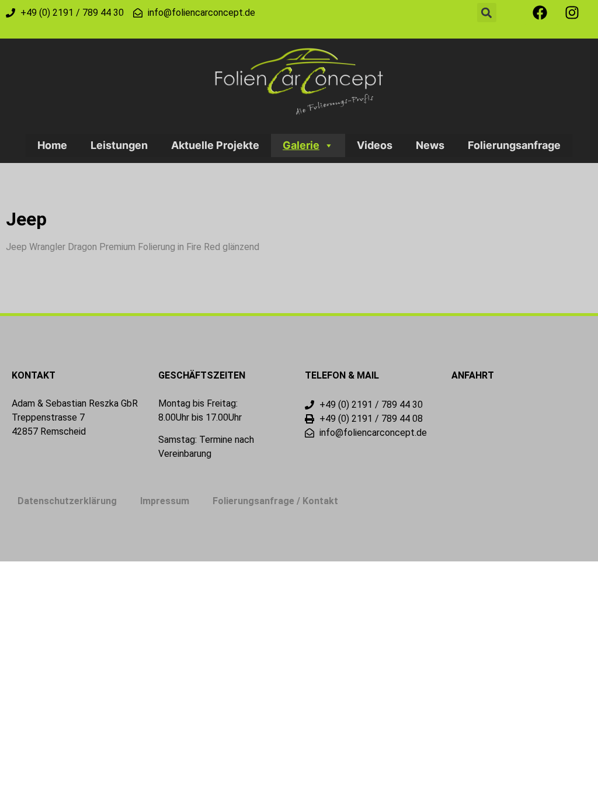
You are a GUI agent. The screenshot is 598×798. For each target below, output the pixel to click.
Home (52, 145)
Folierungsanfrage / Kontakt (275, 500)
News (430, 145)
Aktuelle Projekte (215, 145)
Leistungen (119, 145)
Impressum (164, 500)
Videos (374, 145)
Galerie (301, 145)
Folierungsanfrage (514, 145)
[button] (486, 12)
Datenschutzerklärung (67, 500)
